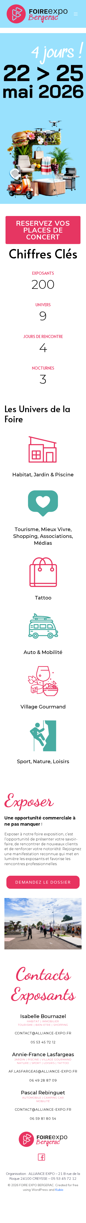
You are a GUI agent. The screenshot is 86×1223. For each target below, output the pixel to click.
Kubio (59, 1190)
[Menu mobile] (75, 14)
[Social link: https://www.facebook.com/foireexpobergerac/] (43, 1156)
